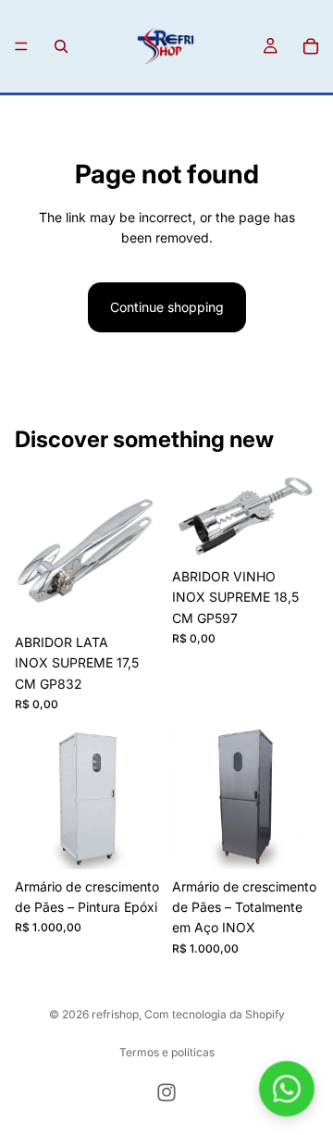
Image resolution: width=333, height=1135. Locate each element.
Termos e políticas (167, 1052)
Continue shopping (167, 307)
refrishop (115, 1014)
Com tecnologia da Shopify (214, 1014)
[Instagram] (166, 1092)
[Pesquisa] (61, 46)
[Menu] (21, 46)
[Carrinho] (310, 46)
